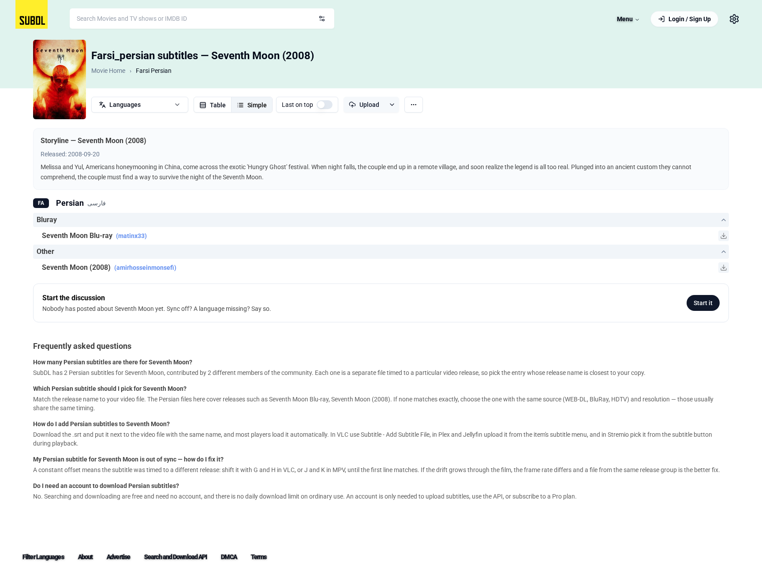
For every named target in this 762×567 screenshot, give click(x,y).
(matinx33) (131, 235)
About (85, 556)
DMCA (228, 556)
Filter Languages (43, 556)
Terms (259, 556)
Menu (625, 19)
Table (218, 105)
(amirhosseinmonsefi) (145, 267)
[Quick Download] (723, 236)
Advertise (118, 556)
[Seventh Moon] (59, 79)
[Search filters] (321, 18)
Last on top (297, 104)
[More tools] (413, 105)
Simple (257, 105)
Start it (703, 302)
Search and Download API (175, 556)
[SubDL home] (31, 14)
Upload (369, 104)
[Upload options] (392, 105)
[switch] (324, 104)
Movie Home (108, 70)
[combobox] (202, 18)
